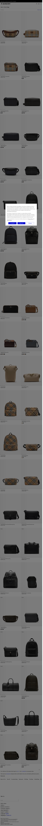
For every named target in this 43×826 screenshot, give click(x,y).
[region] (21, 215)
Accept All (12, 223)
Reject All (21, 223)
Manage (30, 223)
